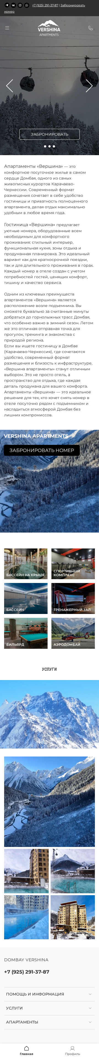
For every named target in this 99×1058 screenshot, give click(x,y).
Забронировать (49, 134)
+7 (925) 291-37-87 (45, 5)
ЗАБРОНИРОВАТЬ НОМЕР (42, 450)
